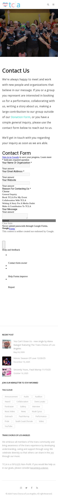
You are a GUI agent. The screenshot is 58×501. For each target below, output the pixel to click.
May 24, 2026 (19, 352)
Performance (41, 416)
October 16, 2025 (21, 373)
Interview (36, 406)
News (23, 411)
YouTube (8, 426)
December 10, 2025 (22, 362)
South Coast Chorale (24, 421)
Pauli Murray (24, 416)
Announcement (11, 396)
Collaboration (22, 401)
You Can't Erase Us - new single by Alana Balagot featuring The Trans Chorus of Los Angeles (34, 345)
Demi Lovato (40, 401)
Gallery (23, 406)
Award (7, 401)
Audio (26, 396)
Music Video (10, 411)
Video (41, 421)
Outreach (9, 416)
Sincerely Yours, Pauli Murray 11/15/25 (32, 369)
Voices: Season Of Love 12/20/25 (30, 358)
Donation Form (20, 117)
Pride (7, 421)
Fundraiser (9, 406)
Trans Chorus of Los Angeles (24, 493)
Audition (38, 396)
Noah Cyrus (37, 411)
